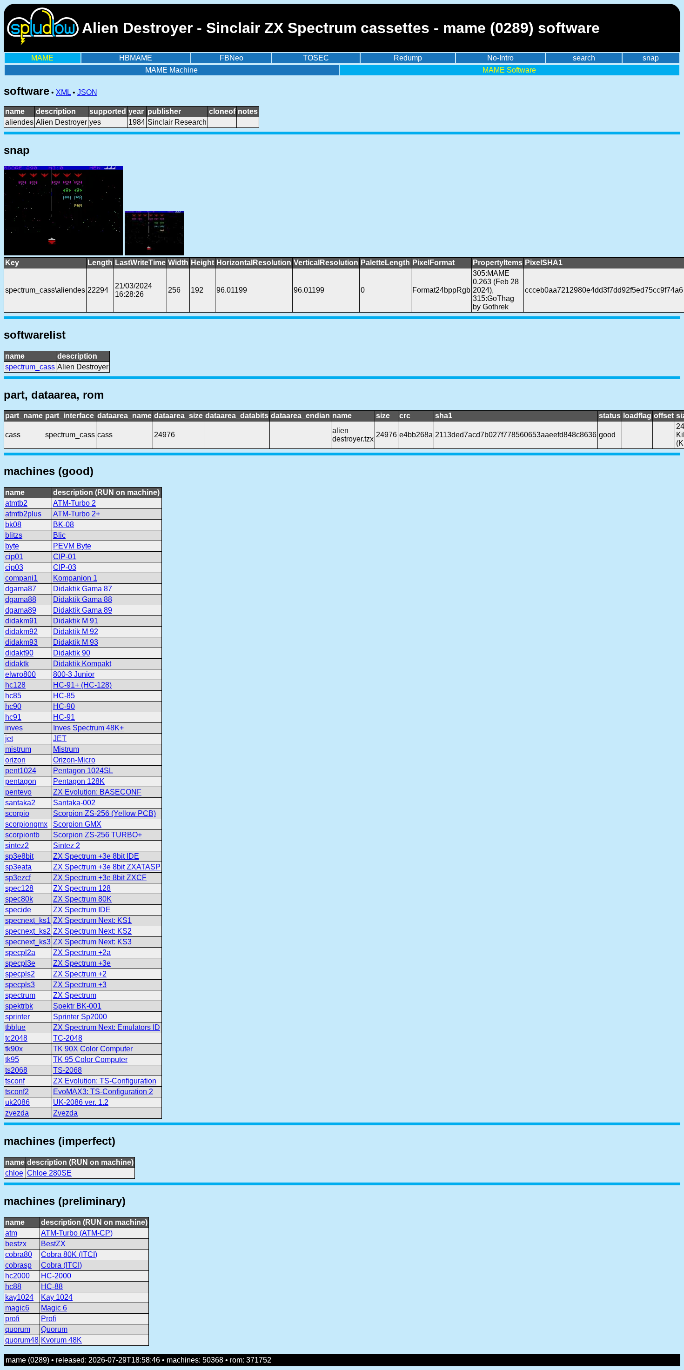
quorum (17, 1329)
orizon (15, 760)
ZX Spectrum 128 (82, 888)
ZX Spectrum (74, 995)
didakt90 (19, 653)
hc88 (13, 1286)
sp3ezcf (18, 878)
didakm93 (21, 642)
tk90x (14, 1049)
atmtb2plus (23, 514)
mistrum (18, 749)
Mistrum (66, 749)
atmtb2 (16, 503)
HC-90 (64, 706)
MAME (42, 58)
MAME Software (509, 70)
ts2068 (16, 1070)
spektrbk (19, 1006)
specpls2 (20, 974)
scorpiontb (22, 835)
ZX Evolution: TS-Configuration (104, 1081)
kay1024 (19, 1297)
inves (14, 728)
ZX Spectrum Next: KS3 (92, 942)
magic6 (17, 1308)
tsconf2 (17, 1092)
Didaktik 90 (71, 653)
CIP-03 (64, 567)
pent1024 (20, 771)
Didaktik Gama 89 (82, 610)
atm (11, 1233)
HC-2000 (56, 1276)
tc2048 (16, 1038)
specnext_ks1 (28, 920)
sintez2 (17, 845)
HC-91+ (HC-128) (82, 685)
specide (18, 910)
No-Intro (500, 58)
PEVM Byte (72, 546)
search (584, 58)
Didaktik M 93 (75, 642)
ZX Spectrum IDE (82, 910)
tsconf (15, 1081)
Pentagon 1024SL (83, 771)
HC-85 (64, 696)
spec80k (19, 899)
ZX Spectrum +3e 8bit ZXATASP (107, 867)
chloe (14, 1173)
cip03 (14, 567)
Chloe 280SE (49, 1173)
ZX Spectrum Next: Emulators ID (106, 1027)
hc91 (13, 717)
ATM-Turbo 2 (74, 503)
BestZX (53, 1244)
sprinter (17, 1017)
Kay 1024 (57, 1297)
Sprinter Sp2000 (80, 1017)
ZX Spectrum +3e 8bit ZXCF (100, 878)
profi (12, 1319)
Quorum (54, 1329)
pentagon (20, 781)
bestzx (16, 1244)
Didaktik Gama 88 (82, 599)
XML (63, 92)
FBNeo (231, 58)
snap (651, 58)
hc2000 (17, 1276)
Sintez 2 (66, 845)
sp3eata (18, 867)
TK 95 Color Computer (90, 1059)
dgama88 (20, 599)
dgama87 (20, 589)
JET (60, 738)
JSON (87, 92)
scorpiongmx (26, 824)
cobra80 (18, 1254)
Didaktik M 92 (75, 631)
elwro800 (20, 674)
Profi (48, 1319)
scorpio (17, 813)
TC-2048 (67, 1038)
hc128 (15, 685)
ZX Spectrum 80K (82, 899)
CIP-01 (64, 557)
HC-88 (52, 1286)
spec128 (19, 888)
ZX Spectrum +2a (82, 952)
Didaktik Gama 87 (82, 589)
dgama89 (20, 610)
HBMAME (135, 58)
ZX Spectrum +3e (82, 963)
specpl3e (20, 963)
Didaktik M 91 (75, 621)
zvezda (17, 1113)
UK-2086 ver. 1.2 (80, 1102)
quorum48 (22, 1340)
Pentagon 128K (79, 781)
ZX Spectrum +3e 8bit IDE (96, 856)
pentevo (18, 792)
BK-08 (63, 524)
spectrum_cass (30, 367)
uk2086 (17, 1102)
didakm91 (21, 621)
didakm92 (21, 631)
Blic (59, 535)
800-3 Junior (73, 674)
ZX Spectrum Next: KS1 (92, 920)
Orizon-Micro (74, 760)
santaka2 (20, 803)
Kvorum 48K (61, 1340)
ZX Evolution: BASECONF (97, 792)
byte (12, 546)
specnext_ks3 (28, 942)
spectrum (20, 995)
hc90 (13, 706)
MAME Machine (171, 70)
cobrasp (18, 1265)
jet (9, 738)
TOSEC (316, 58)
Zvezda (65, 1113)
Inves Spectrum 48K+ (88, 728)
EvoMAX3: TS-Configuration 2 (103, 1092)
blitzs (13, 535)
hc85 (13, 696)
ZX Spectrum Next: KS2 (92, 931)
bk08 (13, 524)
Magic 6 (54, 1308)
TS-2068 (67, 1070)
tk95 (12, 1059)
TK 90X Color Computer (93, 1049)
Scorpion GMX (77, 824)
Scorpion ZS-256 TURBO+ (97, 835)
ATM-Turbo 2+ (76, 514)
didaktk (17, 664)
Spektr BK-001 (77, 1006)
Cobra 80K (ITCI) (69, 1254)
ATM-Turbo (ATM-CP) (77, 1233)
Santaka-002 (74, 803)
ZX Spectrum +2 (80, 974)
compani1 (21, 578)
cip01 (14, 557)
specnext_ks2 (28, 931)
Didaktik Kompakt (82, 664)
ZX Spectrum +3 (80, 985)
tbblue (15, 1027)
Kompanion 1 (75, 578)
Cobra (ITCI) (61, 1265)
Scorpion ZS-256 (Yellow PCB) (104, 813)
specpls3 (20, 985)
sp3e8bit (19, 856)
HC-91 (64, 717)
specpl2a (20, 952)
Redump (408, 58)
